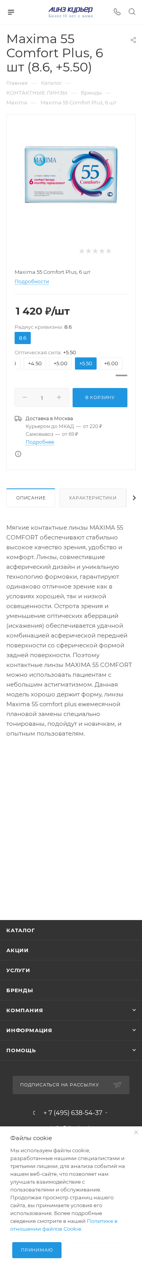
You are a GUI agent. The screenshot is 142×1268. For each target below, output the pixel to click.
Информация (29, 1030)
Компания (24, 1010)
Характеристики (92, 498)
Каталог (20, 930)
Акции (17, 950)
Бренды (19, 990)
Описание (30, 498)
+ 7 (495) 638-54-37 (72, 1113)
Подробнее (40, 442)
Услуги (18, 970)
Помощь (21, 1050)
